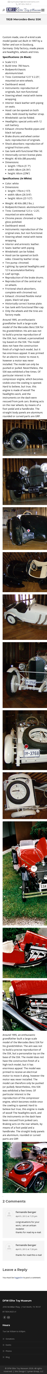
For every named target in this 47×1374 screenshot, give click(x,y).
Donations (10, 1339)
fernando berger (26, 1212)
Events (8, 1345)
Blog (8, 1357)
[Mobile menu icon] (42, 10)
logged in (18, 1277)
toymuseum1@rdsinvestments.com (25, 2)
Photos (9, 1351)
